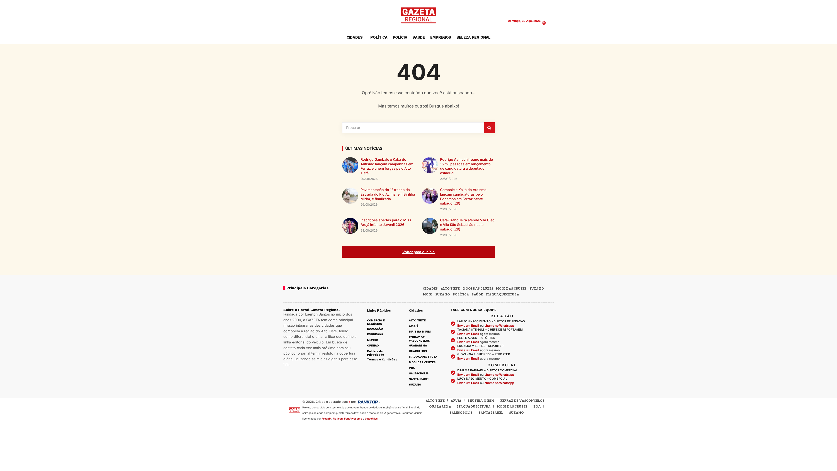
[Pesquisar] (489, 127)
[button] (544, 23)
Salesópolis (461, 413)
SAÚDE (477, 294)
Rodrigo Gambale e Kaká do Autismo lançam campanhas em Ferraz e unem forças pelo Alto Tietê (387, 166)
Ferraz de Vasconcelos (522, 401)
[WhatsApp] (313, 15)
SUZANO (442, 294)
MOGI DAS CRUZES (478, 288)
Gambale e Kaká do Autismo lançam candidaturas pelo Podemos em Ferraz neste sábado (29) (463, 196)
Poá (537, 406)
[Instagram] (306, 15)
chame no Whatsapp (499, 325)
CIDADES (430, 288)
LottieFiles (371, 418)
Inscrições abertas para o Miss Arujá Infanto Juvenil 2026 (386, 222)
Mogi (427, 294)
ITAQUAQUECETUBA (502, 294)
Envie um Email (468, 325)
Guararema (440, 406)
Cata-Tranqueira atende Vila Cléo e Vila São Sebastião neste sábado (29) (467, 224)
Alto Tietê (450, 288)
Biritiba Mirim (481, 401)
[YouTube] (299, 15)
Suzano (536, 288)
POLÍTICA (461, 294)
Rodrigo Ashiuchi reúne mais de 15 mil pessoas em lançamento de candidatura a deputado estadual (466, 166)
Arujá (456, 401)
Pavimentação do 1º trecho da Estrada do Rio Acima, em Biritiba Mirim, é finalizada (388, 194)
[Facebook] (293, 15)
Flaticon (338, 418)
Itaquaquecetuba (474, 406)
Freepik (326, 418)
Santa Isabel (490, 413)
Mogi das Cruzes (511, 288)
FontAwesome (353, 418)
